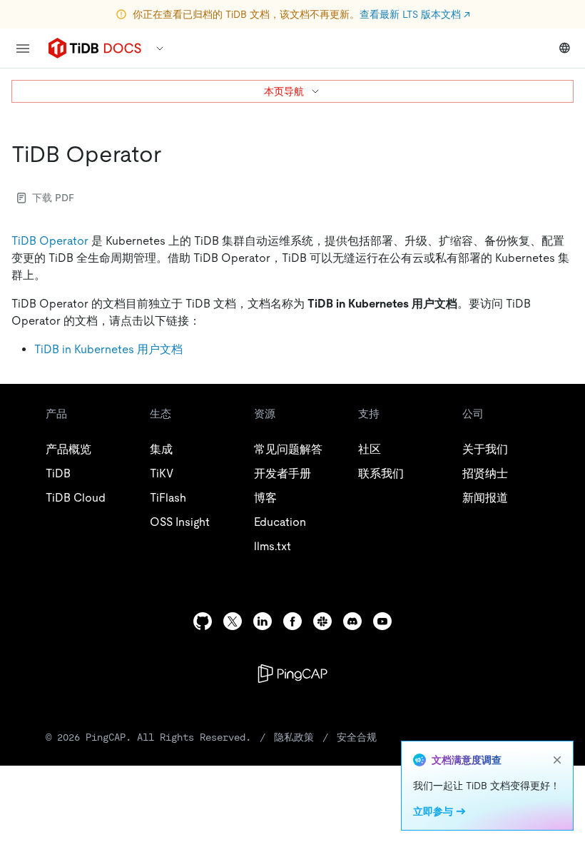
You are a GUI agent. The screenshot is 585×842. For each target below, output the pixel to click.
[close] (557, 760)
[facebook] (292, 621)
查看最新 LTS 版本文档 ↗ (415, 14)
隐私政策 (294, 737)
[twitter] (233, 621)
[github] (203, 621)
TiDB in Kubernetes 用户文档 (108, 349)
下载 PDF (53, 197)
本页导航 (284, 91)
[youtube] (382, 621)
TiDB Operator (49, 241)
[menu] (23, 48)
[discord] (352, 621)
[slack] (322, 621)
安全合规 (357, 737)
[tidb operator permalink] (172, 154)
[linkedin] (263, 621)
